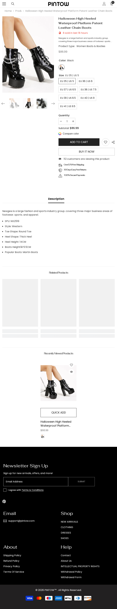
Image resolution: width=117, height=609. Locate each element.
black (43, 436)
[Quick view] (71, 372)
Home (8, 11)
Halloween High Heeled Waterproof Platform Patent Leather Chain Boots (56, 424)
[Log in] (104, 3)
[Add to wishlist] (71, 365)
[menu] (4, 4)
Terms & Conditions (33, 490)
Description (56, 199)
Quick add (58, 412)
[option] (28, 54)
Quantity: (64, 115)
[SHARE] (112, 142)
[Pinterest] (4, 501)
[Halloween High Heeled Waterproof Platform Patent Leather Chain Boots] (58, 383)
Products (18, 11)
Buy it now (86, 152)
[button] (3, 103)
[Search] (13, 4)
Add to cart (79, 142)
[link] (105, 142)
